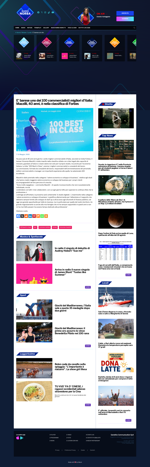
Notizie (29, 27)
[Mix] (38, 216)
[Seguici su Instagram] (45, 12)
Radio (23, 27)
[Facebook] (18, 216)
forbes (55, 227)
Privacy (57, 450)
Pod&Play (37, 27)
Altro (87, 287)
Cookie (83, 450)
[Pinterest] (34, 216)
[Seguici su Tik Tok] (49, 12)
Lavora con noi (72, 440)
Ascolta (125, 13)
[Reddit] (26, 216)
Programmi (54, 437)
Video (69, 434)
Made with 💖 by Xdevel (75, 462)
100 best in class (25, 227)
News (52, 440)
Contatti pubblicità (93, 437)
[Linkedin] (30, 216)
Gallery (46, 27)
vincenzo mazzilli (65, 227)
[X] (22, 216)
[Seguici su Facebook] (38, 12)
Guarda (125, 18)
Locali (29, 32)
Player (53, 434)
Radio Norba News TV (58, 27)
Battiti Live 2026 (84, 27)
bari (35, 227)
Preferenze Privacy (70, 450)
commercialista (44, 227)
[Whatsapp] (42, 216)
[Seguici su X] (42, 12)
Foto (69, 437)
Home (17, 27)
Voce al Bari (72, 27)
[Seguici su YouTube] (53, 12)
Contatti (92, 450)
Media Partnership (93, 440)
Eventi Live (90, 434)
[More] (46, 216)
